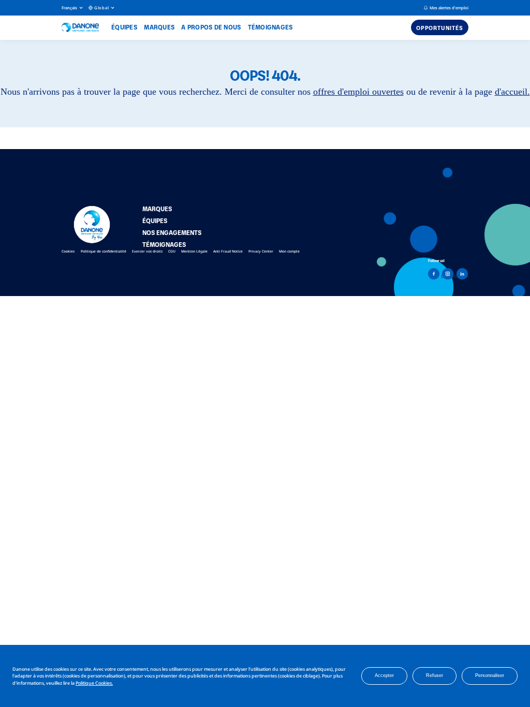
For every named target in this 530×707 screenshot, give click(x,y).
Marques (159, 27)
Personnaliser (489, 675)
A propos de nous (211, 27)
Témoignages (270, 27)
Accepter (384, 675)
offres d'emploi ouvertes (358, 91)
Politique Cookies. (94, 683)
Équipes (124, 27)
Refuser (434, 675)
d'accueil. (512, 91)
